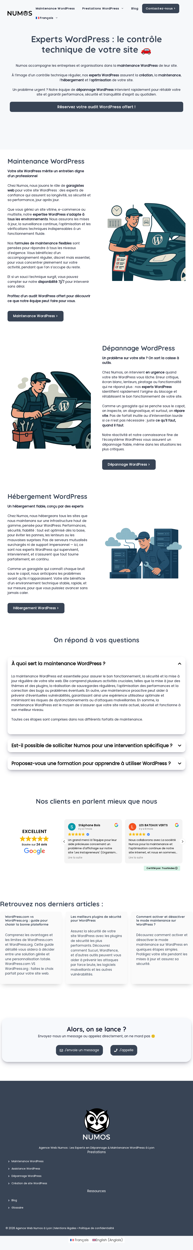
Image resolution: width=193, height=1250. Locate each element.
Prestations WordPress (100, 8)
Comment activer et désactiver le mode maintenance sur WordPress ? (160, 920)
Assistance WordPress (25, 1168)
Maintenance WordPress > (35, 316)
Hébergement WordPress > (36, 608)
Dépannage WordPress (26, 1176)
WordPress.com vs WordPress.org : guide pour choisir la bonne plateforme (26, 920)
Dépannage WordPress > (129, 464)
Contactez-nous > (160, 8)
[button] (182, 841)
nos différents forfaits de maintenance (110, 719)
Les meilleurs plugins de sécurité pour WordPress (96, 918)
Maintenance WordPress (55, 8)
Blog (134, 8)
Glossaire (17, 1207)
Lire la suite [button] (75, 857)
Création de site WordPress (29, 1183)
